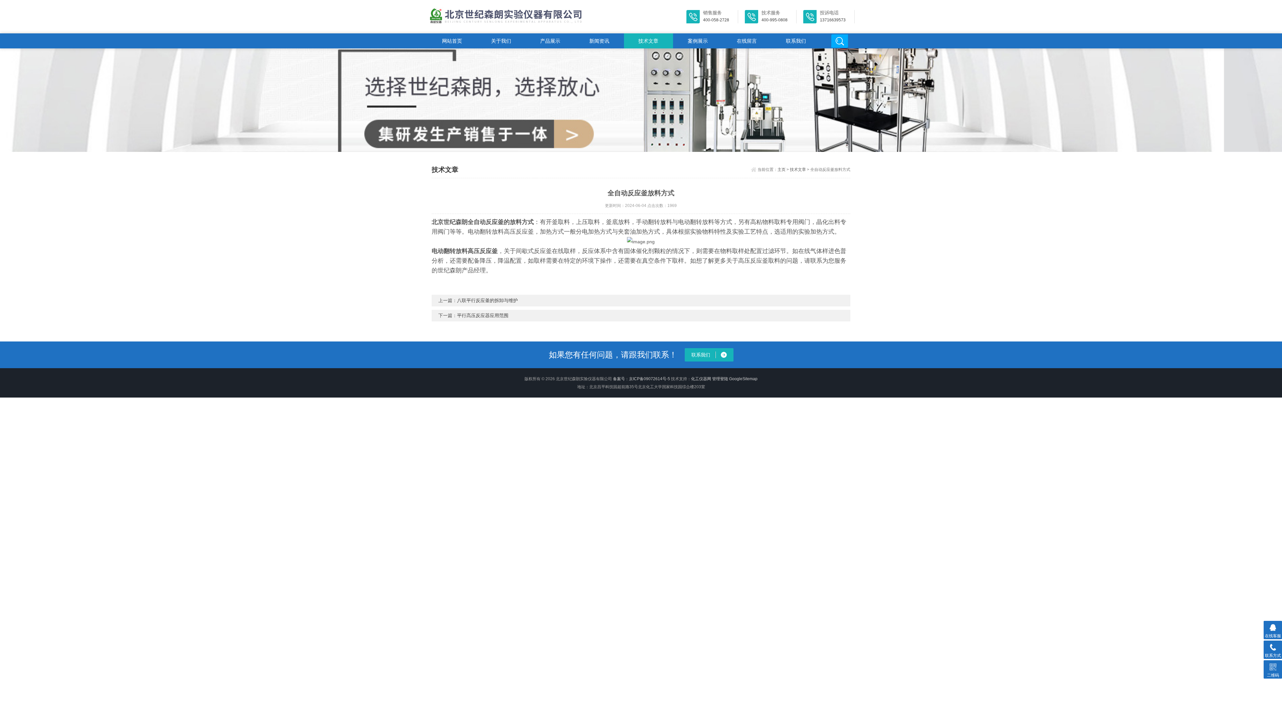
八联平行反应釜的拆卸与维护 (487, 300)
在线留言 (747, 41)
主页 (782, 169)
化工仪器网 (701, 379)
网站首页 (452, 41)
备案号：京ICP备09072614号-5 (641, 379)
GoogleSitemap (743, 379)
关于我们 (501, 41)
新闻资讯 (599, 41)
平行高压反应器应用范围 (482, 315)
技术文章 (648, 41)
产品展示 (550, 41)
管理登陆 (720, 379)
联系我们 (796, 41)
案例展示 (698, 41)
